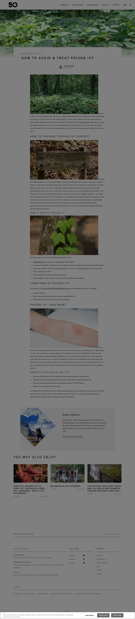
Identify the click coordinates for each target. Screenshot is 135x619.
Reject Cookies (103, 615)
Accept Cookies (117, 615)
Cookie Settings (89, 615)
